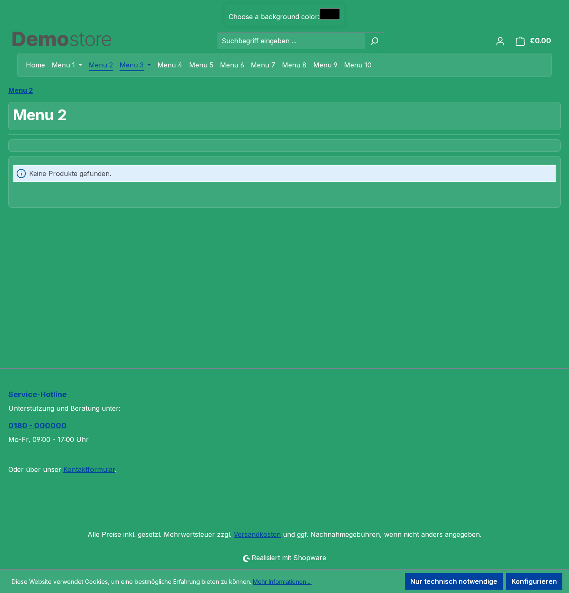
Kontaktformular (89, 469)
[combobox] (291, 40)
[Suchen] (374, 40)
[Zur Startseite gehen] (61, 39)
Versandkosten (257, 534)
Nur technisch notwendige (453, 581)
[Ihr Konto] (500, 40)
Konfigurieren (534, 581)
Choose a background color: (274, 16)
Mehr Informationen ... (282, 581)
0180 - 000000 (37, 425)
